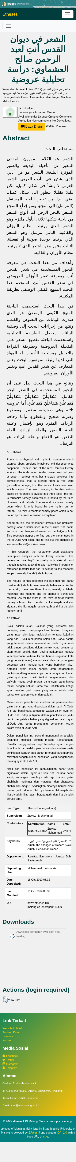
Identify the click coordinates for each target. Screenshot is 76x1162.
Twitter (9, 1059)
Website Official (12, 1028)
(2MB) (39, 126)
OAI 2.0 (62, 1132)
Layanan (8, 1036)
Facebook (11, 1055)
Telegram (11, 1068)
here (45, 1136)
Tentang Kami (11, 1032)
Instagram (11, 1064)
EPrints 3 (34, 1132)
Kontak (7, 1040)
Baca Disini (33, 126)
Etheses (10, 14)
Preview (61, 126)
